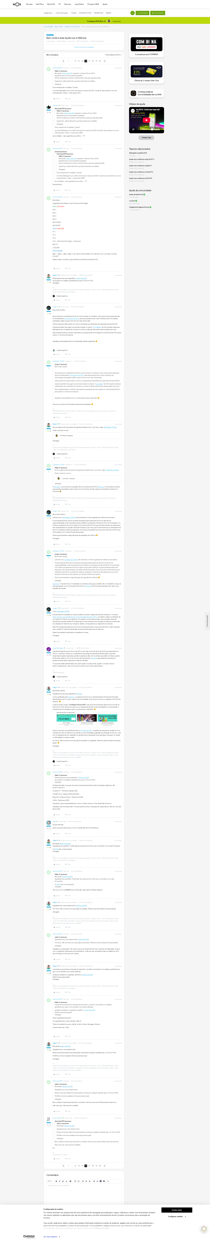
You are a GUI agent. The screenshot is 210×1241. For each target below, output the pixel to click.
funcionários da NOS (71, 318)
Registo (108, 13)
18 (93, 61)
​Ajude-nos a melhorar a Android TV (141, 172)
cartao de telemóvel (136, 194)
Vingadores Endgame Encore (139, 207)
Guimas (55, 105)
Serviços (132, 156)
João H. (55, 687)
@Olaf (56, 849)
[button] (142, 13)
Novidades (97, 327)
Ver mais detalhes (50, 1237)
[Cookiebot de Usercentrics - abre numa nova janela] (29, 1236)
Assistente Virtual (85, 13)
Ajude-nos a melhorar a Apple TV (140, 165)
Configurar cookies (175, 1216)
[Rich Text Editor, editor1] (84, 1194)
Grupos (73, 13)
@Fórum (101, 487)
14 (79, 61)
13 (75, 61)
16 (86, 61)
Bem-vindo (59, 26)
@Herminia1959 (67, 73)
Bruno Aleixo (57, 1118)
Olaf (54, 821)
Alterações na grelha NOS (138, 153)
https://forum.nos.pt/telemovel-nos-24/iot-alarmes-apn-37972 (75, 617)
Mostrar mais (146, 137)
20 (100, 61)
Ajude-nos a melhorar (72, 26)
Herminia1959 (57, 68)
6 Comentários (134, 203)
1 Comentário (134, 197)
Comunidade (48, 26)
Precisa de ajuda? (207, 621)
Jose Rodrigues (58, 648)
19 (96, 61)
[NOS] (17, 4)
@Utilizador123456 (110, 427)
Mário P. (55, 275)
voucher (132, 201)
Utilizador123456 (58, 361)
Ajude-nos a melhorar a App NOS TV (141, 159)
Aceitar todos (177, 1210)
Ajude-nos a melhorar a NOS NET (140, 178)
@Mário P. (71, 697)
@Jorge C (57, 487)
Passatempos (98, 13)
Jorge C (55, 307)
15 (82, 61)
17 (89, 61)
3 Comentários (134, 210)
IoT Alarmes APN (86, 730)
